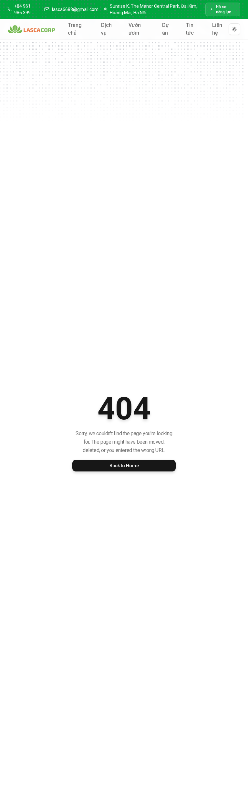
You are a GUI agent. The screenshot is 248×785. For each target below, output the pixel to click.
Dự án (165, 29)
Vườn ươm (135, 29)
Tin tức (190, 29)
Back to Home (124, 465)
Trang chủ (75, 29)
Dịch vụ (106, 29)
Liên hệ (217, 29)
